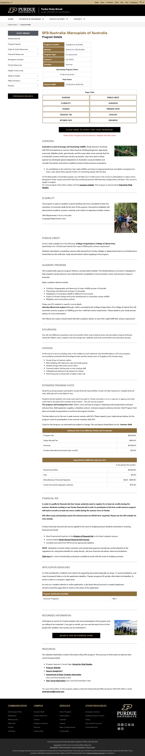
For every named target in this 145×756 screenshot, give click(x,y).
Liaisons (62, 723)
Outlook (10, 727)
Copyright (57, 745)
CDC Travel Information (55, 680)
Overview (66, 97)
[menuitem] (23, 33)
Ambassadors (64, 716)
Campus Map (38, 731)
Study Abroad (23, 33)
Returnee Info (66, 120)
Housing (66, 109)
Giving (87, 719)
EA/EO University (65, 747)
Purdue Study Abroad (51, 9)
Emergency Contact (15, 59)
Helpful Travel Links (15, 70)
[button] (142, 2)
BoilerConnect (13, 719)
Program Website (53, 667)
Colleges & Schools (41, 723)
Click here (46, 556)
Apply (97, 2)
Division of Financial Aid (83, 536)
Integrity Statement (78, 747)
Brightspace (12, 716)
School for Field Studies (82, 664)
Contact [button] (78, 19)
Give (126, 2)
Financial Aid (66, 115)
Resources (113, 120)
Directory (37, 727)
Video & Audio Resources (18, 49)
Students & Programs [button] (30, 19)
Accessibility (54, 747)
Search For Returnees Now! (76, 635)
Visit (121, 2)
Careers (37, 719)
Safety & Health (14, 75)
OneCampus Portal (15, 712)
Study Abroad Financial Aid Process (74, 539)
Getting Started (14, 38)
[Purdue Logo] (22, 10)
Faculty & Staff (39, 712)
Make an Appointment (67, 727)
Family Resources (15, 65)
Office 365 (11, 723)
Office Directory (14, 80)
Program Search (12, 25)
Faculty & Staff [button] (57, 19)
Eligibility (66, 103)
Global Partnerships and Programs (55, 12)
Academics (113, 103)
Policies (11, 85)
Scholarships (64, 731)
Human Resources (40, 716)
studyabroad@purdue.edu (53, 691)
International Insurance (93, 723)
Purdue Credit (113, 97)
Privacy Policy (90, 747)
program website (87, 185)
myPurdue (11, 731)
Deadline (113, 115)
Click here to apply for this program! (89, 129)
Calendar (63, 719)
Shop (116, 2)
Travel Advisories (91, 727)
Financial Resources (16, 54)
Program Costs (113, 109)
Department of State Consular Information (63, 674)
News (102, 2)
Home (10, 19)
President (109, 2)
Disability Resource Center (94, 716)
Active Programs (65, 712)
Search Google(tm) (54, 671)
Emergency (134, 2)
